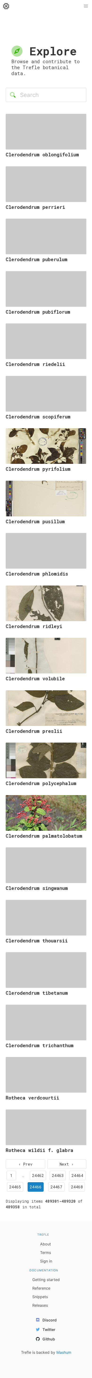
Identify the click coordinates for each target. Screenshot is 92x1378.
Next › (67, 1164)
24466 (36, 1186)
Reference (41, 1288)
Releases (40, 1305)
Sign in (46, 1261)
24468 (77, 1186)
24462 (38, 1175)
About (45, 1244)
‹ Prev (25, 1164)
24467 (56, 1186)
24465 (15, 1186)
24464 (77, 1175)
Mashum (63, 1352)
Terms (45, 1252)
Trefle (43, 1234)
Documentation (43, 1270)
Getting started (46, 1279)
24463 (58, 1175)
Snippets (40, 1296)
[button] (86, 6)
